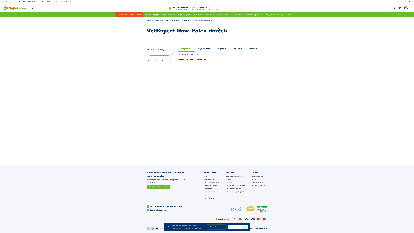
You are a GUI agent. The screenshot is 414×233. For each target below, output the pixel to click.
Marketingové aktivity (259, 186)
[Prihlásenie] (394, 8)
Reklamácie (208, 189)
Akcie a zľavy (136, 15)
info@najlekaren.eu (158, 210)
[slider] (148, 55)
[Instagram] (152, 228)
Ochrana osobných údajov (235, 186)
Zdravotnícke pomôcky (253, 15)
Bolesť (147, 15)
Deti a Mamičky (169, 15)
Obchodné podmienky (234, 176)
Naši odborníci (209, 198)
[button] (159, 50)
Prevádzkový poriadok (234, 189)
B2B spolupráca (257, 176)
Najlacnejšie (237, 49)
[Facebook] (148, 228)
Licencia (207, 195)
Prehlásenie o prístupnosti (235, 192)
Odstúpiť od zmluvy (261, 228)
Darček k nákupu (187, 20)
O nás (206, 176)
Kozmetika (198, 15)
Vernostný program (211, 186)
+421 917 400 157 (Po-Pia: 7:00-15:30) (166, 206)
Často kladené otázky (211, 182)
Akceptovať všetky (238, 227)
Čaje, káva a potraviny (274, 15)
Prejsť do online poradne (158, 187)
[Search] (32, 8)
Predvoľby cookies (217, 227)
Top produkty (186, 49)
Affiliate (254, 179)
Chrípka (156, 15)
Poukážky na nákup (258, 182)
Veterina (238, 15)
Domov (149, 20)
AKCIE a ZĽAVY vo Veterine (170, 20)
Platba (228, 179)
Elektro (289, 15)
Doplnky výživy (184, 15)
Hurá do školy (122, 15)
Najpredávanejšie (204, 49)
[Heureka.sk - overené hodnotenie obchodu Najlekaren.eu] (250, 210)
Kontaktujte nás (209, 179)
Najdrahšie (253, 49)
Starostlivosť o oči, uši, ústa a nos (218, 15)
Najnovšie (222, 49)
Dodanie (229, 182)
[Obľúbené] (399, 8)
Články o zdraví (209, 192)
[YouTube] (157, 228)
